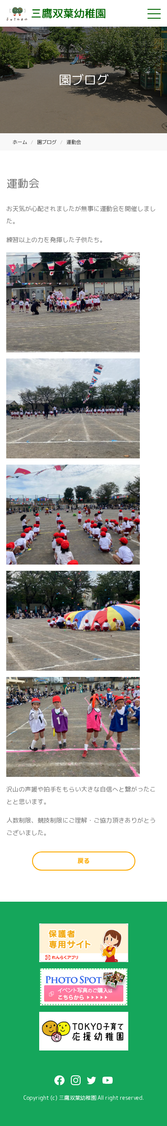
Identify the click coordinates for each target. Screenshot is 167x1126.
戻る (83, 860)
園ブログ (47, 142)
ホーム (19, 142)
